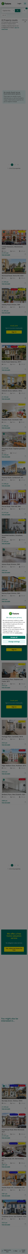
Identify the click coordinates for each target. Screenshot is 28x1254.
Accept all (14, 637)
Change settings (14, 642)
